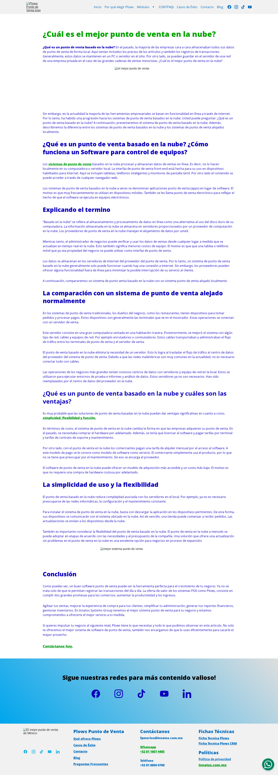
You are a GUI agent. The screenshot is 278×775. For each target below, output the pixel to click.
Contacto (207, 7)
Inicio (97, 7)
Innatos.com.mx (213, 765)
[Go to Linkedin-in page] (187, 693)
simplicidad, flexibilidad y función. (69, 418)
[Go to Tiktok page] (244, 7)
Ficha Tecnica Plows (214, 738)
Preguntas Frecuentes (90, 764)
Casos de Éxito (187, 7)
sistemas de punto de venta (70, 164)
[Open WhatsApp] (268, 764)
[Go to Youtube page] (250, 7)
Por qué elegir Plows (119, 7)
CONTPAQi (166, 7)
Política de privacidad (215, 759)
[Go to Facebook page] (231, 7)
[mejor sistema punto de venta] (43, 763)
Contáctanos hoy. (58, 646)
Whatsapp (148, 747)
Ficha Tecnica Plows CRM (218, 743)
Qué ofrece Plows (87, 739)
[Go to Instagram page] (237, 7)
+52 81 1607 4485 (152, 752)
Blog (220, 7)
